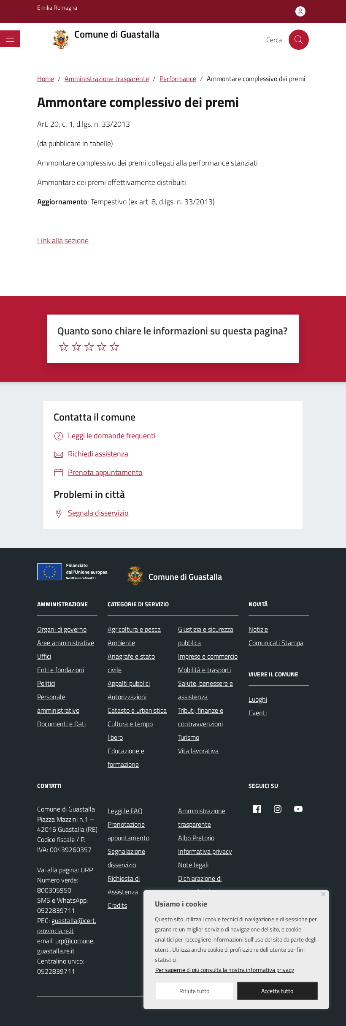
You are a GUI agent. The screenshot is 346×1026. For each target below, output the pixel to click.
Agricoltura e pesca (134, 629)
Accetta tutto (277, 990)
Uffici (44, 656)
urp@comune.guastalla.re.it (66, 946)
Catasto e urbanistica (137, 710)
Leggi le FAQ (125, 811)
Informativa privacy (205, 851)
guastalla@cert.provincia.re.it (66, 925)
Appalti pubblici (129, 683)
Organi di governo (61, 629)
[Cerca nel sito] (299, 40)
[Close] (323, 894)
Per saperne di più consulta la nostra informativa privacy (224, 969)
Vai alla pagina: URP (65, 870)
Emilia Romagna (57, 7)
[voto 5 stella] (114, 346)
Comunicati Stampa (276, 643)
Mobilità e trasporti (204, 670)
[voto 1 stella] (63, 346)
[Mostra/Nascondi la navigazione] (10, 39)
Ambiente (121, 643)
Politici (46, 683)
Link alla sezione (63, 240)
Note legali (193, 865)
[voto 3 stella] (89, 346)
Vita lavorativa (198, 751)
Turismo (188, 737)
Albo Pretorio (196, 838)
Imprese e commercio (208, 656)
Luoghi (258, 699)
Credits (117, 905)
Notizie (258, 629)
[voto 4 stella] (101, 346)
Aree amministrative (65, 643)
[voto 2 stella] (76, 346)
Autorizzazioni (127, 697)
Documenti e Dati (61, 724)
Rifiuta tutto (194, 990)
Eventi (258, 713)
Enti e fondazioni (60, 670)
